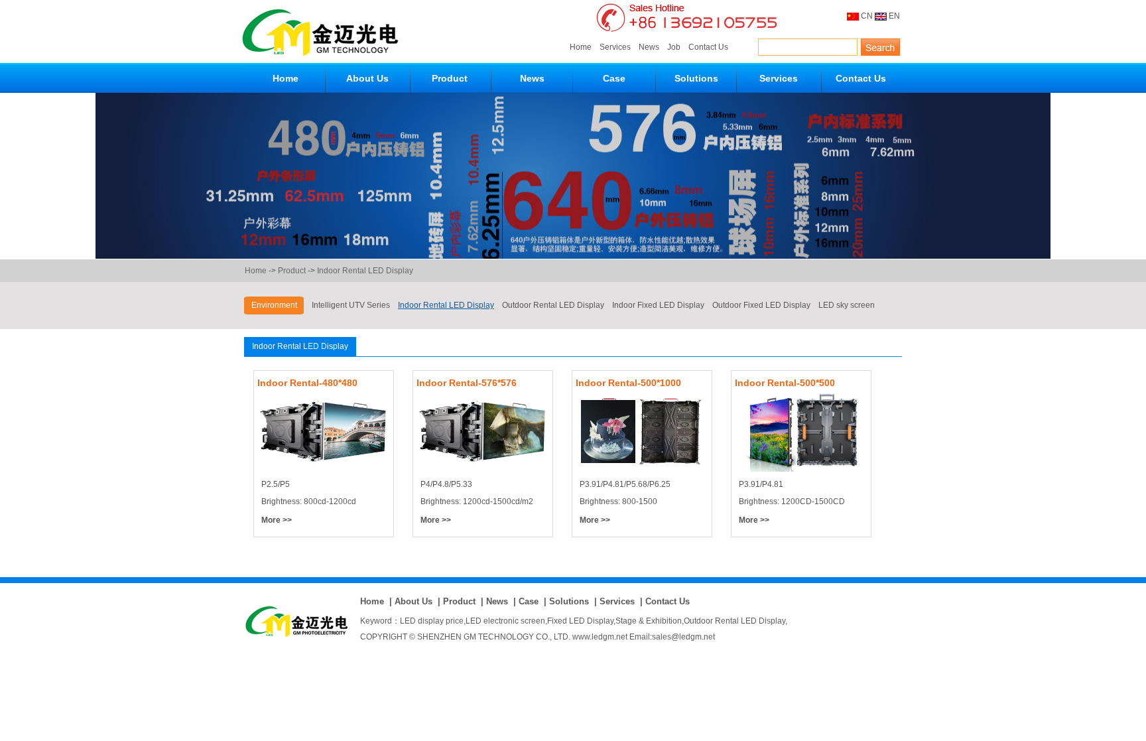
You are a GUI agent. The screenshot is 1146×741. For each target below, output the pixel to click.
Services (615, 47)
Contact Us (708, 47)
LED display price (432, 621)
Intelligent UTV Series (351, 305)
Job (673, 47)
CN (867, 16)
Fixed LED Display (580, 621)
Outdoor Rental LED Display (553, 305)
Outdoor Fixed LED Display (761, 305)
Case (614, 78)
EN (894, 16)
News (649, 47)
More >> (276, 520)
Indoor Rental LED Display (365, 270)
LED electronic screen (505, 621)
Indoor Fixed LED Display (658, 305)
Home (581, 47)
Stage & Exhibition (648, 621)
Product (450, 78)
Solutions (696, 78)
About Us (367, 78)
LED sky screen (846, 305)
